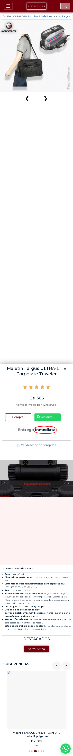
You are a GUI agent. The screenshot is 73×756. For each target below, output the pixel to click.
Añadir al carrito (21, 417)
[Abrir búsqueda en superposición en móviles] (65, 6)
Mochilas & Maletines (40, 16)
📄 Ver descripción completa (36, 445)
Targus (66, 16)
